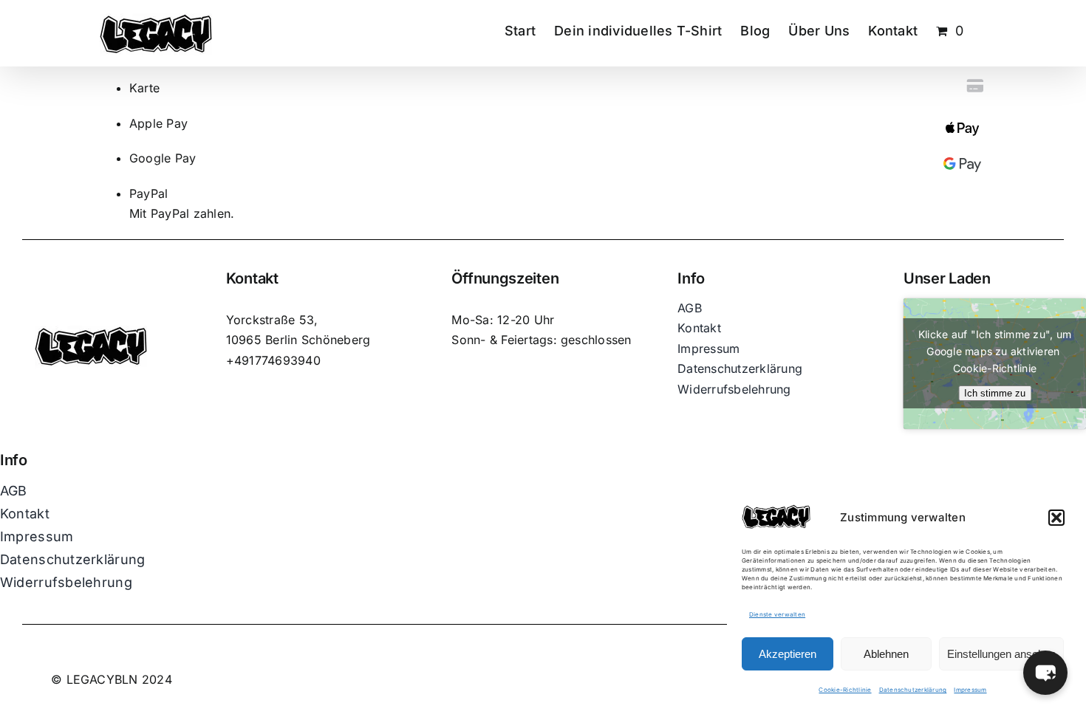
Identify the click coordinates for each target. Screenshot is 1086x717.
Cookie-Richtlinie (845, 689)
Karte (144, 87)
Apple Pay (158, 123)
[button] (1056, 517)
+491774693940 (273, 360)
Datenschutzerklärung (913, 689)
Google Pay (162, 158)
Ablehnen (886, 654)
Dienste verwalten (777, 614)
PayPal (148, 193)
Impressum (970, 689)
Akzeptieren (787, 654)
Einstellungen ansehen (1001, 654)
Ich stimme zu (994, 393)
